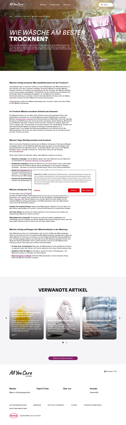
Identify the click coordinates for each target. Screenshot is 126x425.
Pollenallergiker (14, 101)
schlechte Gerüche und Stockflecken (38, 161)
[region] (63, 183)
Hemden (18, 199)
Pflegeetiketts (17, 151)
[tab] (63, 342)
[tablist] (63, 342)
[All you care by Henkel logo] (16, 5)
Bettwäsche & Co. (26, 170)
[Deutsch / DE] (116, 5)
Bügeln (28, 193)
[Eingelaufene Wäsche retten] (99, 318)
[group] (63, 321)
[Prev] (6, 318)
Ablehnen (74, 190)
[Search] (102, 5)
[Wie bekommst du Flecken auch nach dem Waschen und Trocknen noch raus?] (26, 318)
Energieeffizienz (37, 90)
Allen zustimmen (87, 190)
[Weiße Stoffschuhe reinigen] (63, 318)
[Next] (120, 318)
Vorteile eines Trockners (24, 119)
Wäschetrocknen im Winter (21, 256)
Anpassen (37, 190)
